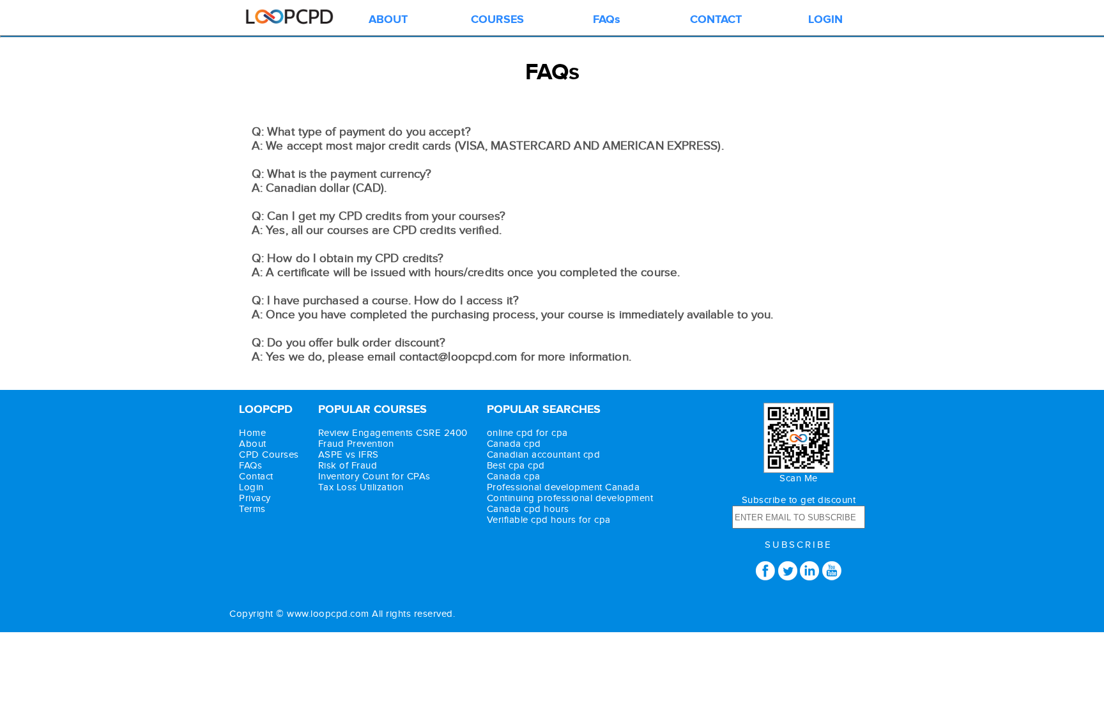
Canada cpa (513, 476)
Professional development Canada (563, 487)
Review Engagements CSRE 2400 (393, 433)
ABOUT (388, 20)
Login (251, 487)
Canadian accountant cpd (544, 454)
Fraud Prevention (356, 443)
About (252, 443)
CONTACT (716, 20)
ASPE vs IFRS (348, 454)
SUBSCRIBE (798, 544)
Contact (256, 476)
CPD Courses (269, 454)
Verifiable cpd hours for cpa (549, 520)
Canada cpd (514, 443)
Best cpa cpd (516, 465)
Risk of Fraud (348, 465)
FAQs (606, 20)
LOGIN (825, 20)
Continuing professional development (570, 498)
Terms (252, 509)
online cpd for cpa (527, 433)
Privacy (255, 498)
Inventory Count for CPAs (374, 476)
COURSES (497, 20)
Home (252, 433)
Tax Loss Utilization (361, 487)
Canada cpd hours (528, 509)
